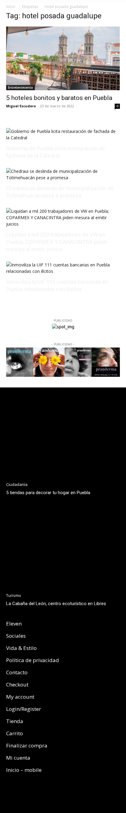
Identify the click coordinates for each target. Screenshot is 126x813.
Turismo (13, 595)
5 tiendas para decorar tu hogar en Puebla (48, 492)
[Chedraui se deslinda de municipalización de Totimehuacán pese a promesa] (63, 177)
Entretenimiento (20, 87)
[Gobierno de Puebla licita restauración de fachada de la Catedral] (63, 138)
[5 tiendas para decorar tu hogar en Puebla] (63, 436)
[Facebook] (7, 793)
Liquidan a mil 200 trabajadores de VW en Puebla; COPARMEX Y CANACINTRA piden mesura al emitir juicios (56, 241)
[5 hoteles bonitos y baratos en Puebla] (63, 58)
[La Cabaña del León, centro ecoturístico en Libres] (63, 547)
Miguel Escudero (21, 106)
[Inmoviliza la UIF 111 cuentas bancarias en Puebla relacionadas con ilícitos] (63, 271)
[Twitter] (36, 793)
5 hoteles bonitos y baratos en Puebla (59, 98)
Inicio (10, 6)
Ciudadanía (17, 485)
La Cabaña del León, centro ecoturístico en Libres (56, 603)
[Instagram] (22, 793)
